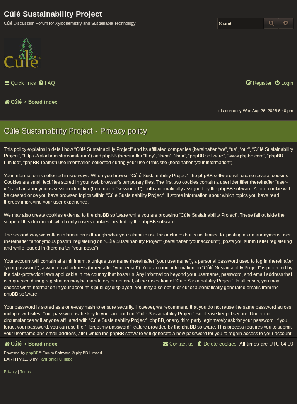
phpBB (32, 353)
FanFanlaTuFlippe (56, 359)
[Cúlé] (54, 47)
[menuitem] (46, 83)
